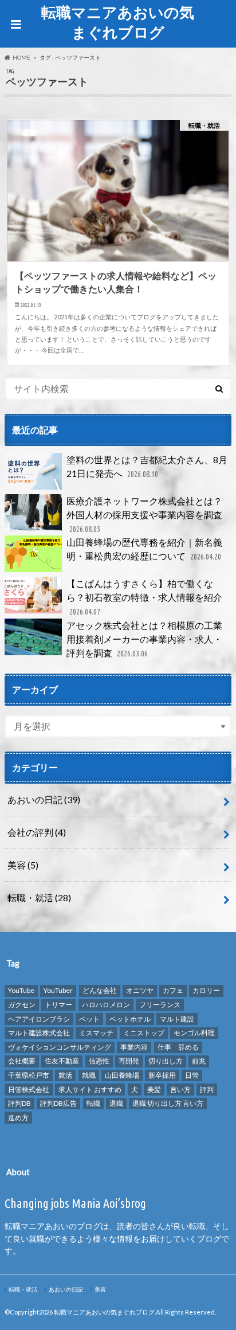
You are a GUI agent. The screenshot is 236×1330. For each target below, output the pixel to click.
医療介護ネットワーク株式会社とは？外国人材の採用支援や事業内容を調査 (144, 514)
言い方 (180, 1089)
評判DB (19, 1103)
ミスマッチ (96, 1032)
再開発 (129, 1061)
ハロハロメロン (106, 1004)
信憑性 (99, 1061)
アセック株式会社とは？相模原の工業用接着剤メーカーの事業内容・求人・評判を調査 (144, 639)
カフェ (173, 990)
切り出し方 (165, 1061)
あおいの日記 (43, 799)
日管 (192, 1075)
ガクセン (22, 1004)
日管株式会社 (28, 1089)
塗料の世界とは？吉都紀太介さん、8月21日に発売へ (146, 466)
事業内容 (134, 1047)
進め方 (18, 1117)
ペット (89, 1019)
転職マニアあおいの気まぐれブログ (117, 22)
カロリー (206, 990)
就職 (89, 1075)
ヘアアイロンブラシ (39, 1019)
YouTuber (58, 990)
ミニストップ (143, 1032)
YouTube (21, 990)
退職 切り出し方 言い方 (167, 1103)
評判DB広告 (58, 1103)
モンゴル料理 (194, 1032)
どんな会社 (99, 990)
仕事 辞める (178, 1047)
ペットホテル (130, 1019)
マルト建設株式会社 (39, 1032)
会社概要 (22, 1061)
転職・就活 (39, 897)
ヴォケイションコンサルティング (59, 1047)
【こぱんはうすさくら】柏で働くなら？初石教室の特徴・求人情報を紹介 (144, 597)
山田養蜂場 (122, 1075)
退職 (116, 1103)
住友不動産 (62, 1061)
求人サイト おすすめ (89, 1089)
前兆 (199, 1061)
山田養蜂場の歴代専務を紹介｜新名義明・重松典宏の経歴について (144, 549)
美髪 (154, 1089)
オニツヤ (140, 990)
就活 (65, 1075)
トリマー (58, 1004)
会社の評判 (36, 832)
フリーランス (159, 1004)
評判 (207, 1089)
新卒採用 (162, 1075)
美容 (22, 864)
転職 (93, 1103)
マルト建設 (177, 1019)
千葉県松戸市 (28, 1075)
